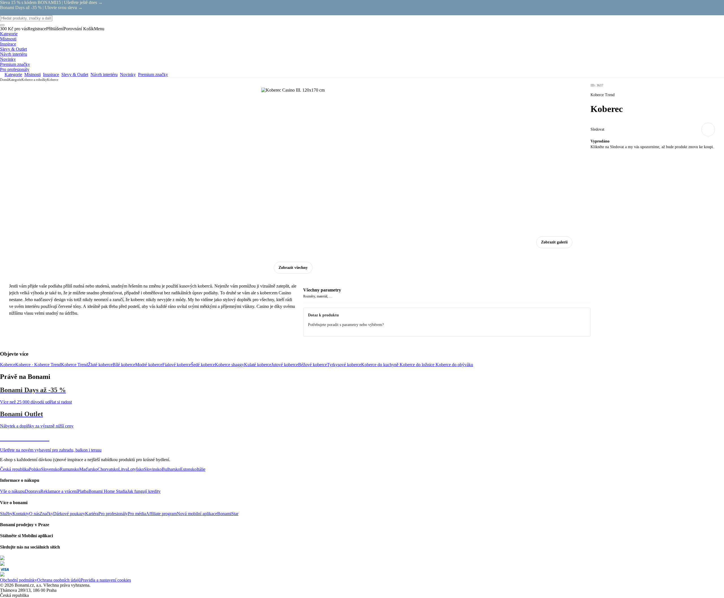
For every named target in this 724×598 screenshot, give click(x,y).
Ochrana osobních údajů (59, 580)
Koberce (52, 80)
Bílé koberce (124, 364)
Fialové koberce (176, 364)
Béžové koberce (312, 364)
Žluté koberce (100, 364)
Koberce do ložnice (418, 364)
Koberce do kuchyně (380, 364)
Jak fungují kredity (144, 491)
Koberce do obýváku (454, 364)
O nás (34, 513)
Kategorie (14, 80)
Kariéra (91, 513)
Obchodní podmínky (18, 580)
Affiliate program (161, 513)
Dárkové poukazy (69, 513)
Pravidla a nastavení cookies (106, 580)
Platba (83, 491)
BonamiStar (227, 513)
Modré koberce (148, 364)
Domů (4, 80)
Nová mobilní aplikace (197, 513)
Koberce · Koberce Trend (38, 364)
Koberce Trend (74, 364)
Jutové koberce (284, 364)
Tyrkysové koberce (344, 364)
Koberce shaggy (229, 364)
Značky (46, 513)
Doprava (32, 491)
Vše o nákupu (12, 491)
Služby (6, 513)
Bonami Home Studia (108, 491)
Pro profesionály (113, 513)
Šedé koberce (203, 364)
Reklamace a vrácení (58, 491)
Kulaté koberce (257, 364)
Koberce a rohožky (34, 80)
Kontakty (20, 513)
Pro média (137, 513)
